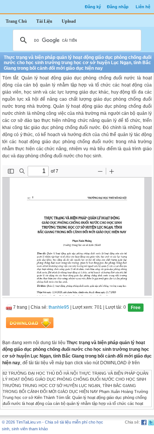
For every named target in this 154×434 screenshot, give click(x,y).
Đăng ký (93, 6)
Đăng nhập (118, 6)
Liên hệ (143, 6)
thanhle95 (59, 307)
